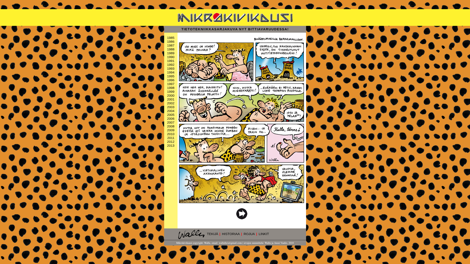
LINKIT (264, 234)
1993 (170, 68)
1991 (170, 61)
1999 (170, 92)
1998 (170, 88)
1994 (170, 72)
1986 (170, 41)
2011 (170, 138)
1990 (170, 57)
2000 (170, 95)
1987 (170, 45)
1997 (170, 84)
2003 (170, 107)
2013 (170, 145)
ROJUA (249, 234)
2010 (170, 134)
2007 (170, 122)
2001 (170, 99)
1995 (170, 76)
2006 (170, 118)
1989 (170, 53)
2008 (170, 126)
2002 (170, 103)
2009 (170, 130)
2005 (170, 115)
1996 (170, 80)
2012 (170, 142)
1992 (170, 65)
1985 (170, 38)
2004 (170, 111)
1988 (170, 49)
